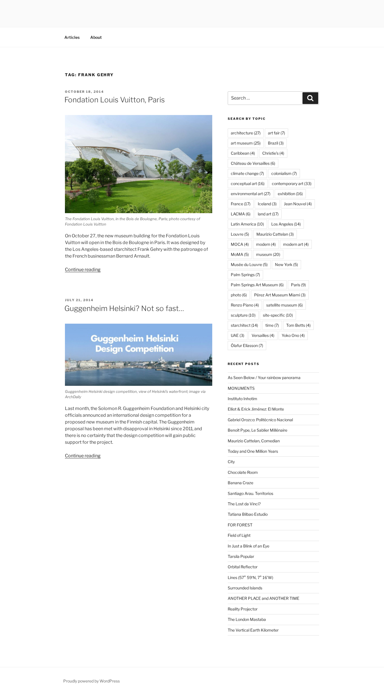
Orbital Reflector (242, 566)
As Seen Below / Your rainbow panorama (264, 377)
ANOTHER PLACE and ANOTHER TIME (263, 598)
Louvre (240, 234)
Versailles (263, 335)
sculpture (243, 315)
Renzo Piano (245, 305)
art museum (246, 143)
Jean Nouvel (298, 203)
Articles (72, 37)
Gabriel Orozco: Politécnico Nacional (260, 419)
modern (266, 244)
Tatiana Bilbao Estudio (248, 514)
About (96, 37)
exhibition (290, 193)
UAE (237, 335)
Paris (298, 284)
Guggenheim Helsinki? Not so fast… (124, 308)
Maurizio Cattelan (275, 234)
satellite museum (284, 305)
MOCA (240, 244)
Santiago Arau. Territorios (250, 493)
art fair (276, 132)
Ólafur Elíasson (247, 345)
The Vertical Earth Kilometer (253, 630)
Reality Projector (242, 609)
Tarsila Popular (241, 556)
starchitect (244, 325)
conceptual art (248, 183)
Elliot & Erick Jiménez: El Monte (256, 409)
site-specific (278, 315)
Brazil (276, 143)
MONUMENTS (241, 388)
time (272, 325)
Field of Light (239, 535)
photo (239, 294)
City (231, 461)
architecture (246, 132)
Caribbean (243, 153)
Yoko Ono (293, 335)
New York (286, 264)
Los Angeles (286, 224)
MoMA (240, 254)
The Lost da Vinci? (244, 503)
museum (268, 254)
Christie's (273, 153)
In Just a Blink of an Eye (248, 546)
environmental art (250, 193)
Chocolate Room (243, 472)
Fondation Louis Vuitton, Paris (114, 99)
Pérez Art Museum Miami (280, 294)
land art (268, 213)
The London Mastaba (247, 619)
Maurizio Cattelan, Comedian (254, 440)
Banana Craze (240, 482)
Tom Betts (298, 325)
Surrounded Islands (245, 587)
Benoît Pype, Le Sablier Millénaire (257, 430)
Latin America (247, 224)
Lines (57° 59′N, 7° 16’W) (250, 577)
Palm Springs (245, 274)
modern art (296, 244)
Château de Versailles (253, 163)
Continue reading (83, 269)
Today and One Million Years (253, 451)
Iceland (267, 203)
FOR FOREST (240, 524)
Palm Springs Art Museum (257, 284)
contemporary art (291, 183)
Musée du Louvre (249, 264)
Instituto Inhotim (242, 398)
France (240, 203)
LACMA (240, 213)
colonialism (284, 173)
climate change (247, 173)
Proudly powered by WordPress (91, 681)
